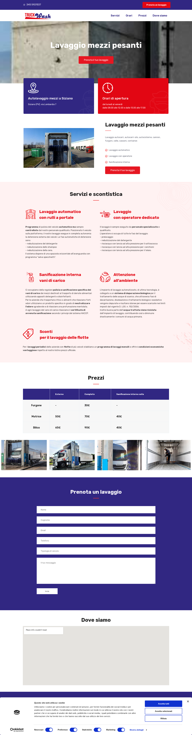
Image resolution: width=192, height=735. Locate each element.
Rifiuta (164, 718)
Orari (129, 15)
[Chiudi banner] (188, 701)
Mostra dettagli (137, 730)
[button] (156, 5)
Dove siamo (160, 15)
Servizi (115, 15)
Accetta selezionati (163, 711)
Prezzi (142, 15)
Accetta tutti (163, 704)
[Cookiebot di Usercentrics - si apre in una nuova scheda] (16, 730)
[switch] (73, 730)
